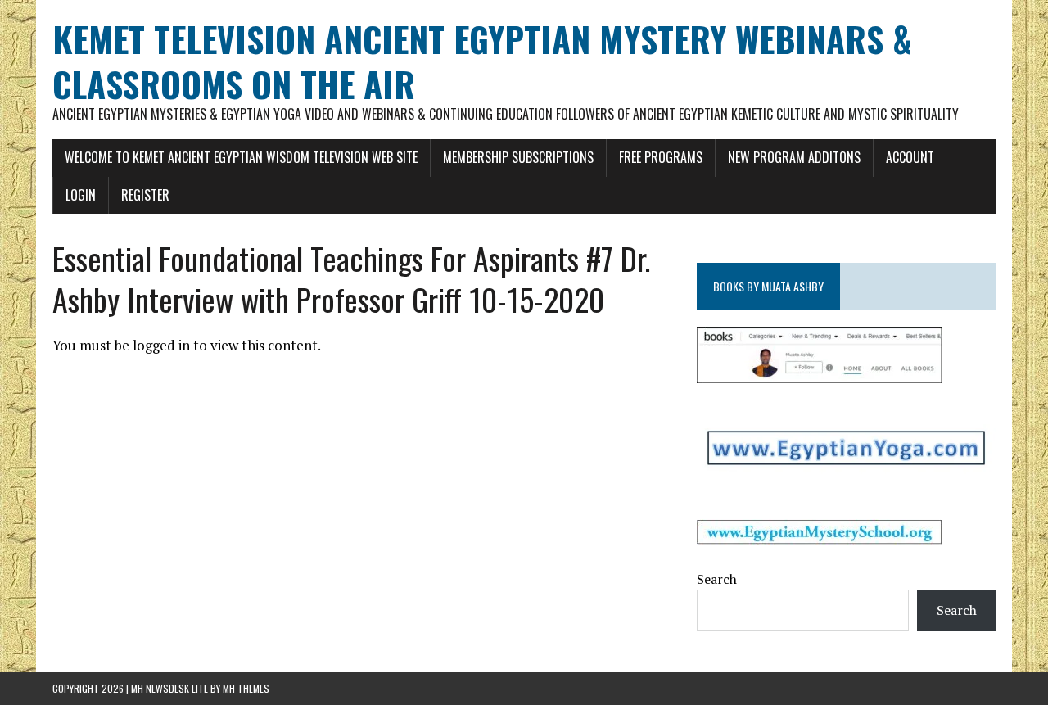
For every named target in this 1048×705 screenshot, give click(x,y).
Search (717, 579)
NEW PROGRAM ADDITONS (794, 157)
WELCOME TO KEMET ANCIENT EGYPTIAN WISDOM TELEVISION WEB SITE (241, 157)
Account (910, 157)
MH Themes (246, 688)
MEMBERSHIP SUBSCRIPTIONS (518, 157)
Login (81, 195)
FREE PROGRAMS (660, 157)
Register (145, 195)
